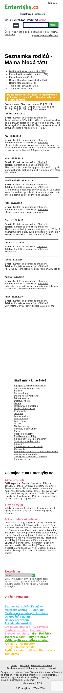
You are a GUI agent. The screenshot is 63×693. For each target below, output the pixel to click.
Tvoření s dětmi (16, 637)
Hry (34, 633)
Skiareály (19, 444)
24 (6, 106)
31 (38, 106)
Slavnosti (51, 486)
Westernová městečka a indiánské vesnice (36, 451)
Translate (52, 3)
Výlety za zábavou (34, 510)
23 (50, 104)
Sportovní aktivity (15, 493)
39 (24, 109)
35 (6, 109)
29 (29, 106)
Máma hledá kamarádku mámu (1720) (28, 74)
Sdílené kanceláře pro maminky (30, 439)
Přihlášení (39, 14)
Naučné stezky (22, 426)
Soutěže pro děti (16, 630)
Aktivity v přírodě (35, 493)
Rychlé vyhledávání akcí (45, 35)
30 (34, 106)
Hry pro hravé (38, 637)
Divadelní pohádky (31, 483)
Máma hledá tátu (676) (20, 77)
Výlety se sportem (14, 508)
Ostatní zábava (12, 498)
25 (10, 106)
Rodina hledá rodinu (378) (22, 83)
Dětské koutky (21, 398)
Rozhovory (27, 643)
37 (15, 109)
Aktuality (11, 643)
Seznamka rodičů (17, 606)
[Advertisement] (34, 43)
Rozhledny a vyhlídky (25, 436)
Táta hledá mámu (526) (21, 88)
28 (24, 106)
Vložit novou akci (17, 597)
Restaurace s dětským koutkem (26, 613)
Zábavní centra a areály (26, 454)
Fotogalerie (47, 650)
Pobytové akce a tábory (44, 496)
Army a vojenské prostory (27, 388)
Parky (17, 431)
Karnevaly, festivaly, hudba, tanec (22, 491)
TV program (29, 498)
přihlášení (42, 117)
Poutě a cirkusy (13, 488)
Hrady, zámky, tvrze (24, 408)
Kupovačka (40, 626)
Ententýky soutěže (17, 626)
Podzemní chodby (23, 434)
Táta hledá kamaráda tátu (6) (24, 86)
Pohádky (45, 633)
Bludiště (18, 390)
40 (29, 109)
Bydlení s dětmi (16, 650)
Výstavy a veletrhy (34, 486)
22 (46, 104)
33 (48, 106)
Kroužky (37, 606)
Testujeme (12, 653)
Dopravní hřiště (22, 401)
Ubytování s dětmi (17, 616)
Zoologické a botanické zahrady (30, 456)
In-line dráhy (20, 411)
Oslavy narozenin (17, 620)
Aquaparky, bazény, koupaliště (30, 385)
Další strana (39, 109)
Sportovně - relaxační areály (28, 446)
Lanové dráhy (21, 418)
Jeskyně (18, 413)
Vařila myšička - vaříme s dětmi (27, 640)
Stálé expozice (12, 483)
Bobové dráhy (21, 393)
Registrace (26, 14)
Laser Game (20, 421)
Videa (33, 650)
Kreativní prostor (22, 459)
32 (43, 106)
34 (53, 106)
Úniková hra (20, 449)
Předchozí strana (29, 104)
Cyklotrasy (31, 508)
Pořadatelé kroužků (18, 623)
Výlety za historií (13, 510)
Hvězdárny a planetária (26, 406)
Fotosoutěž (38, 630)
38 (20, 109)
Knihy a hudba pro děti (20, 647)
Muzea (17, 423)
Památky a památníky (25, 428)
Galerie (18, 403)
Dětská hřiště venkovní (26, 396)
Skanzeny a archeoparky (27, 441)
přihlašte (20, 100)
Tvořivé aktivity (50, 491)
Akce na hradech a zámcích (37, 488)
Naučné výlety (46, 508)
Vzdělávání (24, 496)
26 (15, 106)
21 (41, 104)
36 (10, 109)
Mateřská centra (16, 610)
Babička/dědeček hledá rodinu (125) (27, 71)
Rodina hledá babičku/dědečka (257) (28, 80)
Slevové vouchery (17, 633)
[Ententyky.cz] (21, 7)
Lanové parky (21, 416)
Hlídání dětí (37, 610)
